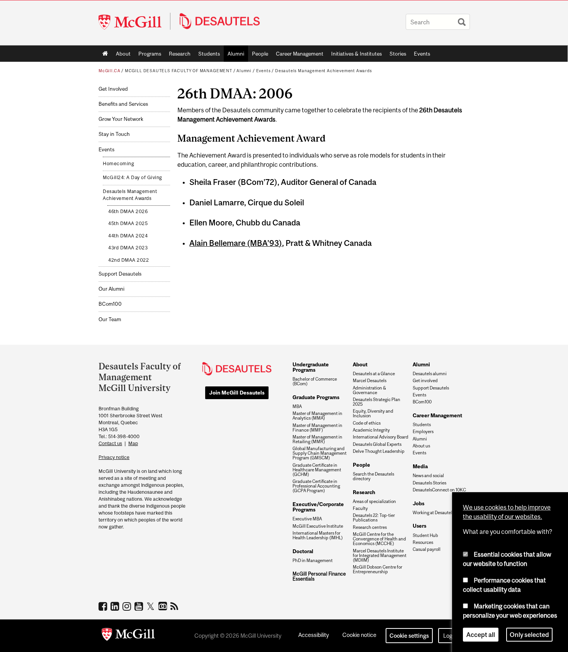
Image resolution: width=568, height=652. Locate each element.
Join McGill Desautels (237, 393)
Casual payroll (426, 549)
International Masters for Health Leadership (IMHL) (318, 535)
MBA (297, 406)
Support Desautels (120, 274)
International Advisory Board (380, 437)
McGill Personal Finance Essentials (319, 576)
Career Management (299, 54)
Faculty (360, 508)
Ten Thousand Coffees (163, 606)
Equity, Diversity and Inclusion (373, 413)
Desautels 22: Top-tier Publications (374, 517)
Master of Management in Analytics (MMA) (317, 415)
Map (133, 443)
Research (179, 54)
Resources (423, 542)
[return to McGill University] (128, 635)
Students (209, 54)
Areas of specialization (374, 501)
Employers (423, 431)
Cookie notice (359, 635)
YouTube (139, 606)
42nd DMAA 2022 (128, 260)
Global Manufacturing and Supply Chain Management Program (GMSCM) (320, 453)
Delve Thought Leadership (379, 451)
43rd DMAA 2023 (128, 248)
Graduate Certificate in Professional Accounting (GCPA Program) (316, 486)
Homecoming (118, 163)
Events (422, 54)
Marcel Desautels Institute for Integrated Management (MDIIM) (379, 555)
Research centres (370, 527)
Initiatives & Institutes (354, 55)
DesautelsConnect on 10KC (439, 490)
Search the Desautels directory (373, 476)
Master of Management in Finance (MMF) (317, 427)
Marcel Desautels (369, 380)
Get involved (425, 380)
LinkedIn (116, 606)
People (260, 54)
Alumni (236, 54)
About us (421, 446)
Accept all (480, 634)
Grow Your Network (121, 119)
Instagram (127, 606)
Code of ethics (367, 423)
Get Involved (113, 89)
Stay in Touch (114, 134)
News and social (428, 475)
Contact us (110, 443)
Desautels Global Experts (377, 444)
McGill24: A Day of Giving (132, 177)
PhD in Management (313, 560)
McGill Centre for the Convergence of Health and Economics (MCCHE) (379, 539)
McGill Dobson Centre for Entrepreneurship (377, 569)
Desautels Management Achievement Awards (323, 70)
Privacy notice (114, 457)
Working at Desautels (433, 512)
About (123, 54)
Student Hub (425, 535)
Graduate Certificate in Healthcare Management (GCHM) (317, 470)
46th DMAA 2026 (128, 211)
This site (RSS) (175, 606)
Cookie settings (409, 635)
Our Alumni (111, 289)
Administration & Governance (369, 390)
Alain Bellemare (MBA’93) (235, 243)
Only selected (529, 634)
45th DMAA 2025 (128, 223)
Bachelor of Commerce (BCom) (315, 381)
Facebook (104, 606)
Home (105, 54)
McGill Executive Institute (318, 526)
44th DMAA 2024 (128, 236)
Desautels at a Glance (374, 373)
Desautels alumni (430, 373)
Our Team (110, 319)
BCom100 (110, 304)
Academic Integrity (371, 430)
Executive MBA (307, 519)
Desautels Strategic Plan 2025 (376, 401)
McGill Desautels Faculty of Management (178, 70)
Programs (147, 55)
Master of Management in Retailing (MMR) (317, 439)
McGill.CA (109, 70)
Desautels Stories (429, 483)
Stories (397, 54)
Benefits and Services (123, 104)
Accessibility (313, 635)
